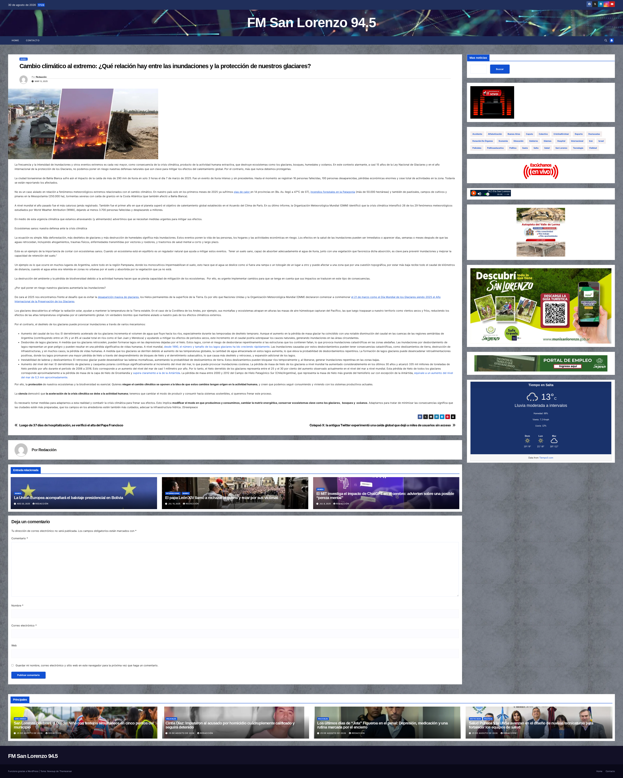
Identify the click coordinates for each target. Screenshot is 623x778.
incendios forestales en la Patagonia (333, 191)
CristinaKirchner (561, 134)
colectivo (543, 134)
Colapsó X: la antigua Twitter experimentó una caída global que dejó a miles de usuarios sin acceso (380, 425)
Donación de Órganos (482, 141)
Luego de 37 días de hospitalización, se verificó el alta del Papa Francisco (71, 425)
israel (601, 141)
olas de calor (242, 191)
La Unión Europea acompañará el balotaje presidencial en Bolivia (68, 497)
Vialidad (593, 148)
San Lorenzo (561, 148)
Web (14, 645)
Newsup (51, 771)
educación (518, 141)
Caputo (529, 134)
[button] (606, 40)
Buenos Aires (514, 134)
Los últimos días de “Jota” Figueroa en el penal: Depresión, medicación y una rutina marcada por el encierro (382, 725)
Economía (503, 141)
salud (547, 148)
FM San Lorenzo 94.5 (311, 22)
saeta (525, 148)
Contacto (32, 40)
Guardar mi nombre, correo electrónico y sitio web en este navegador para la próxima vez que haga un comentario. (87, 665)
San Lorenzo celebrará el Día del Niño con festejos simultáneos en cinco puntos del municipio (84, 725)
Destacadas (594, 134)
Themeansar (65, 771)
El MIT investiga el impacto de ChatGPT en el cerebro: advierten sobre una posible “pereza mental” (385, 495)
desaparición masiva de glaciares (118, 297)
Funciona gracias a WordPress (23, 771)
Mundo (23, 59)
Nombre (17, 605)
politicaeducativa (495, 148)
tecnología (578, 148)
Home (15, 40)
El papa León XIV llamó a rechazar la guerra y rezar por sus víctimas (221, 497)
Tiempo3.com (546, 457)
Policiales (476, 148)
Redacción (41, 77)
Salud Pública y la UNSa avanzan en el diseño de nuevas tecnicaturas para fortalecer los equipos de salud (531, 725)
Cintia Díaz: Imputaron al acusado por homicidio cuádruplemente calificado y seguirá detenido (229, 725)
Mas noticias (478, 57)
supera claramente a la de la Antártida (156, 373)
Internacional (173, 493)
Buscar (500, 69)
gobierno (533, 141)
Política (512, 148)
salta (536, 148)
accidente (477, 134)
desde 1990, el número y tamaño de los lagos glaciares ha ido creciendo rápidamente (216, 346)
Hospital (561, 141)
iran (591, 141)
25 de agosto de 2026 (30, 733)
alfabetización (495, 134)
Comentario (19, 538)
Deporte (579, 134)
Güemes (547, 141)
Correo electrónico (24, 625)
